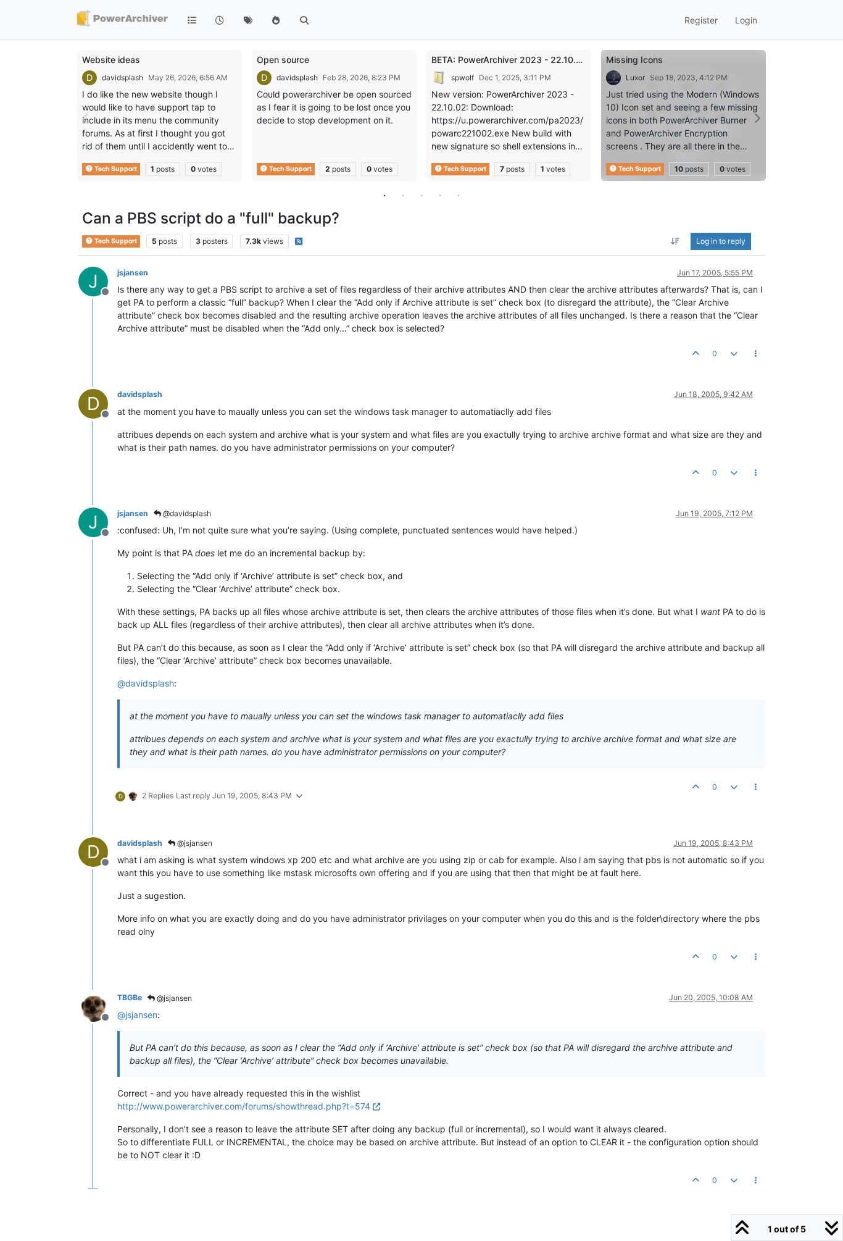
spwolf (462, 77)
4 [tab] (440, 195)
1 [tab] (384, 195)
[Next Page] (756, 118)
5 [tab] (458, 195)
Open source (283, 59)
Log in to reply (720, 241)
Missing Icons (634, 59)
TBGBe (129, 997)
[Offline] (97, 1005)
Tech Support (115, 169)
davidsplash (122, 77)
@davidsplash (186, 513)
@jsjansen (193, 843)
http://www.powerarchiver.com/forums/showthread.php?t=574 (243, 1106)
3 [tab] (421, 195)
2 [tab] (403, 195)
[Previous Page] (86, 118)
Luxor (635, 77)
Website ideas (111, 59)
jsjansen (132, 272)
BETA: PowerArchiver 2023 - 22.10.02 (509, 59)
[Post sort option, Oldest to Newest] (675, 241)
